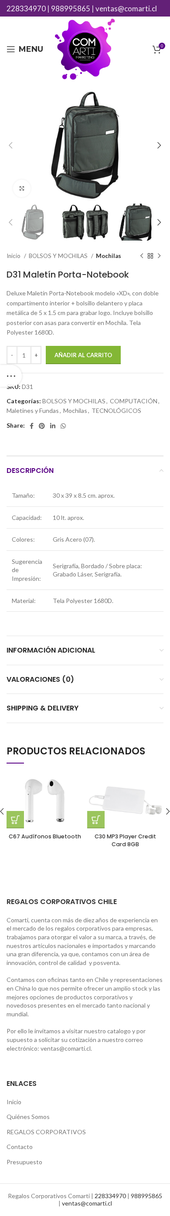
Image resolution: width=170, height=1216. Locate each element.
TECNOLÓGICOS (116, 410)
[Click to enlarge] (22, 188)
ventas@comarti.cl (126, 8)
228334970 (26, 8)
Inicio (14, 255)
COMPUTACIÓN (133, 401)
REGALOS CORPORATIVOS (46, 1132)
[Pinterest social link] (42, 426)
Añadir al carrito (83, 355)
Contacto (20, 1146)
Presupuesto (24, 1162)
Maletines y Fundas (33, 410)
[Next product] (159, 256)
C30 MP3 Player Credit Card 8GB (125, 840)
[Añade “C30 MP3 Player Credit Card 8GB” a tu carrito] (96, 819)
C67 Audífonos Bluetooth (45, 836)
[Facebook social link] (31, 426)
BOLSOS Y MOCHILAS (59, 255)
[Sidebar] (11, 376)
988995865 (70, 8)
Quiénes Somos (28, 1116)
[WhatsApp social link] (63, 426)
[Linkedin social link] (53, 426)
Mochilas (108, 255)
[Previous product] (141, 256)
